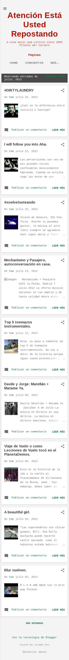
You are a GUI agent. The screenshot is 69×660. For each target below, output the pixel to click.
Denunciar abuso (35, 652)
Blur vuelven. (15, 570)
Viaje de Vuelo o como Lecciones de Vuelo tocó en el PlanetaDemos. (30, 450)
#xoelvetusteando (19, 202)
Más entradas (34, 623)
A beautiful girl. (17, 512)
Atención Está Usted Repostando (34, 24)
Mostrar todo (55, 76)
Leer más (58, 130)
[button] (63, 90)
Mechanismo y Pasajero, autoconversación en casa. (27, 262)
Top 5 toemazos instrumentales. (18, 324)
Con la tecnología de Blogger (34, 637)
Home (14, 62)
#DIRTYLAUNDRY (19, 90)
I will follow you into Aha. (25, 144)
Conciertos (34, 62)
